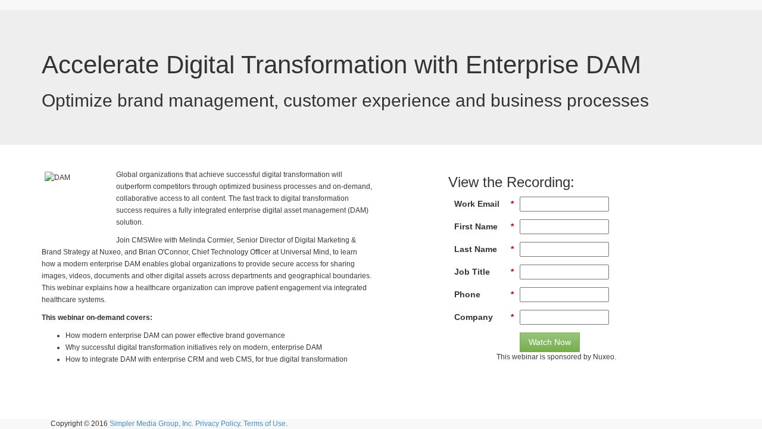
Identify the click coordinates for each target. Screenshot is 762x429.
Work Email (484, 204)
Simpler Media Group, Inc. (151, 423)
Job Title (484, 271)
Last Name (484, 249)
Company (484, 317)
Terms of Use (264, 423)
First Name (484, 226)
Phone (484, 294)
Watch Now (550, 342)
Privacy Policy (217, 423)
